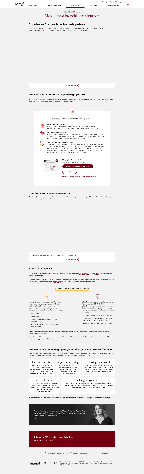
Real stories (93, 5)
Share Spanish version (88, 176)
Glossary (104, 2)
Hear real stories (43, 440)
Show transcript (70, 86)
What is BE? (33, 5)
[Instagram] (50, 463)
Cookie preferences (83, 452)
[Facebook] (45, 463)
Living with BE (75, 5)
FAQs (96, 2)
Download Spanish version (71, 176)
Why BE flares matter (54, 5)
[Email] (55, 463)
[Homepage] (35, 463)
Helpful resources (113, 5)
